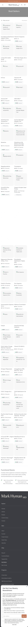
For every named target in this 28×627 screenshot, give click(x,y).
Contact (3, 520)
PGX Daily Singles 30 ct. (20, 58)
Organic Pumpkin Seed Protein (20, 188)
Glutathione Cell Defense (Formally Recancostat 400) (19, 144)
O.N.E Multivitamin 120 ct (20, 392)
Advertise (4, 543)
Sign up (24, 616)
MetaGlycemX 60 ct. (19, 436)
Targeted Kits (4, 559)
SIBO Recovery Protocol (7, 581)
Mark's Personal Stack (8, 483)
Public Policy (4, 540)
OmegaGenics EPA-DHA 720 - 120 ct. (19, 369)
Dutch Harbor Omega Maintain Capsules (6, 347)
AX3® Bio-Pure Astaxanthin (5, 120)
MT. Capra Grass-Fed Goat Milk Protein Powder (6, 214)
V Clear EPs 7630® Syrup (6, 58)
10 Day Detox (4, 575)
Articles (3, 511)
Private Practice (5, 536)
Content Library (5, 517)
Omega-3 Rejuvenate (6, 369)
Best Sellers (4, 562)
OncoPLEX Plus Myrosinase (5, 188)
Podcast (3, 508)
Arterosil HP (4, 98)
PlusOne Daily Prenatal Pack (7, 414)
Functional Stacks (5, 556)
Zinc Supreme (17, 283)
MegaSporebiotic (5, 166)
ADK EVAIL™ (17, 98)
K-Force (3, 77)
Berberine (3, 142)
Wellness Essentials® (20, 304)
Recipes (3, 514)
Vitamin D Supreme (19, 36)
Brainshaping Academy (6, 578)
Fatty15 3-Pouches (6, 283)
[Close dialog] (26, 586)
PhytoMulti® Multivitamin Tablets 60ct (19, 261)
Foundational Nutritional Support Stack (7, 37)
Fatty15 (3, 325)
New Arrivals (4, 565)
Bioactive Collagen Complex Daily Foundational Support (7, 238)
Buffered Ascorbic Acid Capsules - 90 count (20, 414)
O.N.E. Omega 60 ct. (6, 391)
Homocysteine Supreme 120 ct (7, 305)
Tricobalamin (17, 166)
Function (3, 533)
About (3, 530)
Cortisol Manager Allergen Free (19, 120)
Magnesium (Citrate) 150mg (19, 237)
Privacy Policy (14, 624)
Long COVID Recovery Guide (8, 584)
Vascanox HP (17, 77)
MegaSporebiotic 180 (19, 457)
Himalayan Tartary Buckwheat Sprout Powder (19, 214)
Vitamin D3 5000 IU (19, 346)
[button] (2, 4)
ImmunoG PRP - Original (7, 436)
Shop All (3, 552)
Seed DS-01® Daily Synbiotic (19, 326)
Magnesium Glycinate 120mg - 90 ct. (6, 260)
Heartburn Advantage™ (7, 457)
